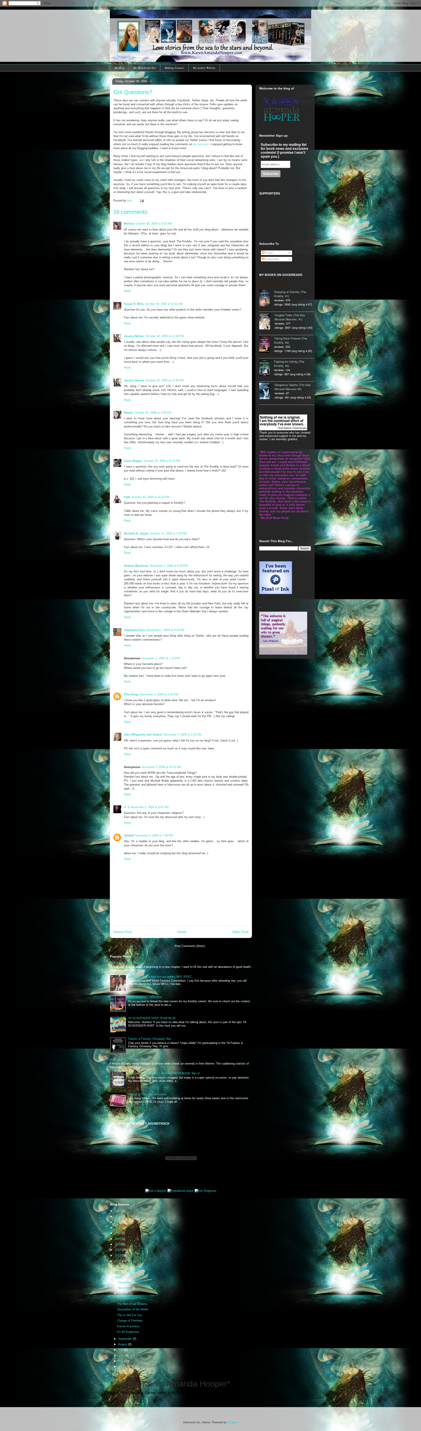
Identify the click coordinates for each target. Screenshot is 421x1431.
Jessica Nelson (134, 336)
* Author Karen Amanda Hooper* (170, 1383)
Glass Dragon (133, 461)
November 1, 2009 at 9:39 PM (165, 630)
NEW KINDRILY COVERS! (145, 997)
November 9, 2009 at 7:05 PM (154, 835)
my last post (201, 144)
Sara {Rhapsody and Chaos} (143, 734)
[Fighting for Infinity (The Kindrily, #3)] (266, 368)
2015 (118, 1244)
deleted (129, 835)
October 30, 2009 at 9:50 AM (154, 223)
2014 (118, 1249)
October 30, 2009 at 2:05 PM (152, 412)
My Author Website (204, 68)
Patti (127, 497)
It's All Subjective (128, 1331)
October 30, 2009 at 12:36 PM (165, 380)
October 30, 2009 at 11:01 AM (164, 303)
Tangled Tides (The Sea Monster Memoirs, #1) (290, 317)
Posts (268, 252)
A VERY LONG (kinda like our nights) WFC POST (159, 976)
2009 (118, 1277)
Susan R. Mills (134, 303)
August (123, 1344)
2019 (118, 1222)
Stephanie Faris (134, 630)
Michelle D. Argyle (136, 533)
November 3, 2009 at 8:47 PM (150, 807)
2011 (118, 1266)
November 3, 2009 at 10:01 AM (161, 767)
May (121, 1361)
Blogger (232, 1422)
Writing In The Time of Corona (147, 1094)
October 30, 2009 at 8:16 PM (162, 461)
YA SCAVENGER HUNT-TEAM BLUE (152, 1018)
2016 (118, 1238)
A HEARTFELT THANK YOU (128, 1059)
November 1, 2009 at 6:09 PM (169, 565)
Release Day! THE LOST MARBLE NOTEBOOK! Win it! (164, 1073)
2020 (118, 1216)
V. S (126, 807)
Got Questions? (127, 1298)
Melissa (129, 223)
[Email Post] (141, 200)
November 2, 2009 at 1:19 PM (161, 658)
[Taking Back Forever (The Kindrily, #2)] (266, 345)
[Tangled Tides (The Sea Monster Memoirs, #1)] (267, 321)
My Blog (119, 68)
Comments (271, 259)
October (123, 1293)
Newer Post (122, 932)
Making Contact (174, 68)
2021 (118, 1211)
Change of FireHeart (130, 1320)
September (125, 1338)
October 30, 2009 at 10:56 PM (150, 497)
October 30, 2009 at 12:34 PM (165, 336)
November (125, 1288)
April (121, 1366)
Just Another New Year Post (128, 962)
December (125, 1282)
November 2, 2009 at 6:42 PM (159, 694)
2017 (118, 1233)
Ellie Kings (131, 694)
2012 (118, 1261)
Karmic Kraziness (128, 1326)
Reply (127, 291)
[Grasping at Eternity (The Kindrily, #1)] (266, 298)
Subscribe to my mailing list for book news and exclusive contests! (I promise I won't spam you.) (284, 150)
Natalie (128, 412)
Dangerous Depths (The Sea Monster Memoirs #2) (292, 387)
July (121, 1349)
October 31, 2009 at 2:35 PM (168, 533)
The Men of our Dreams (132, 1304)
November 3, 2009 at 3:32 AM (182, 734)
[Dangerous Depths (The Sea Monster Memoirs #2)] (267, 391)
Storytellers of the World (132, 1309)
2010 (118, 1272)
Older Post (240, 932)
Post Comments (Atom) (190, 946)
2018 (118, 1227)
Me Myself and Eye (144, 68)
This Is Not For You (129, 1315)
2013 (118, 1255)
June (121, 1355)
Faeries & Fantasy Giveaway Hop (149, 1038)
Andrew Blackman (136, 565)
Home (182, 932)
